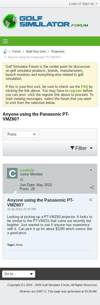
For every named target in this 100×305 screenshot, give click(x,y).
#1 (91, 200)
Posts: (25, 189)
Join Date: (27, 185)
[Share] (91, 187)
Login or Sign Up (81, 4)
